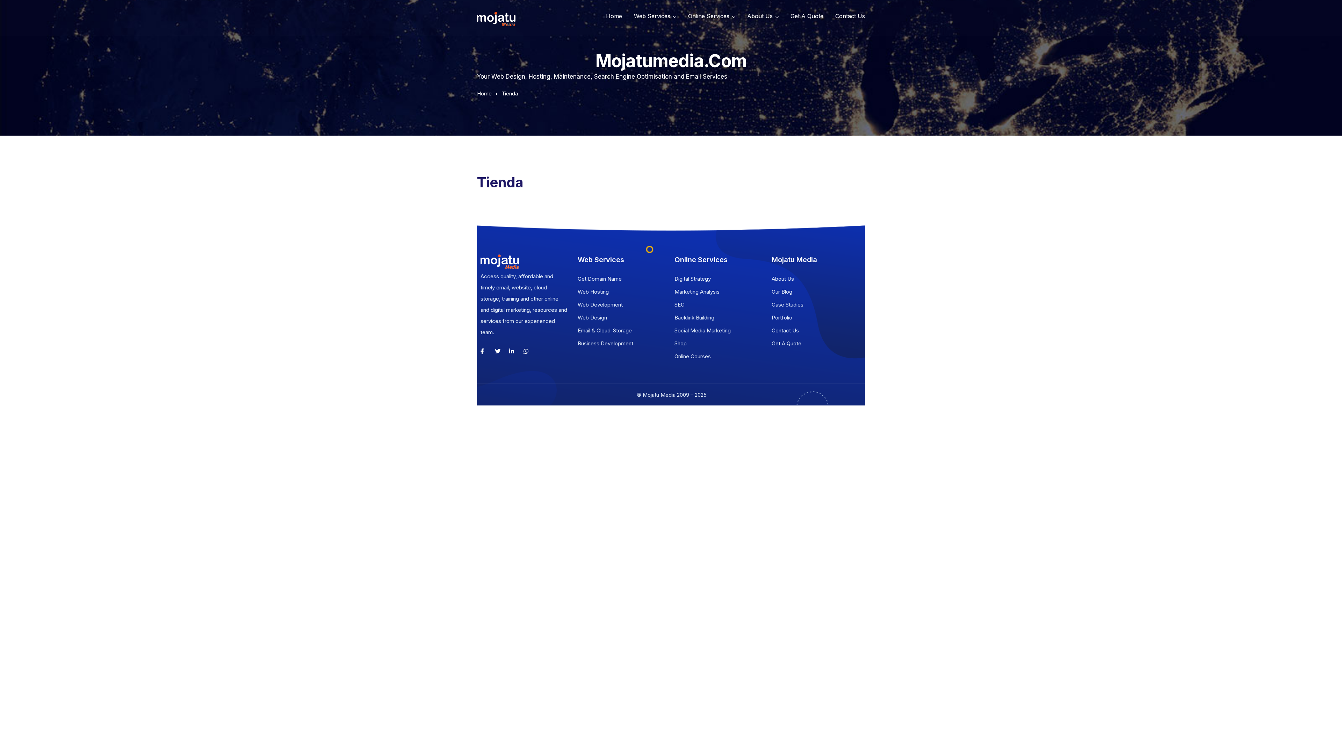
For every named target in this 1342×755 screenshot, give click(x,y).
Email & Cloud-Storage (605, 330)
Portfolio (782, 317)
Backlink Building (694, 317)
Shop (680, 343)
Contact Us (850, 16)
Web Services (652, 16)
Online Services (708, 16)
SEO (679, 304)
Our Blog (782, 291)
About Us (760, 16)
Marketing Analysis (697, 291)
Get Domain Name (600, 278)
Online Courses (692, 356)
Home (614, 16)
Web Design (592, 317)
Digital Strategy (692, 278)
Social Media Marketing (702, 330)
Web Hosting (593, 291)
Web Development (600, 304)
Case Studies (787, 304)
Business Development (605, 343)
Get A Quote (807, 16)
